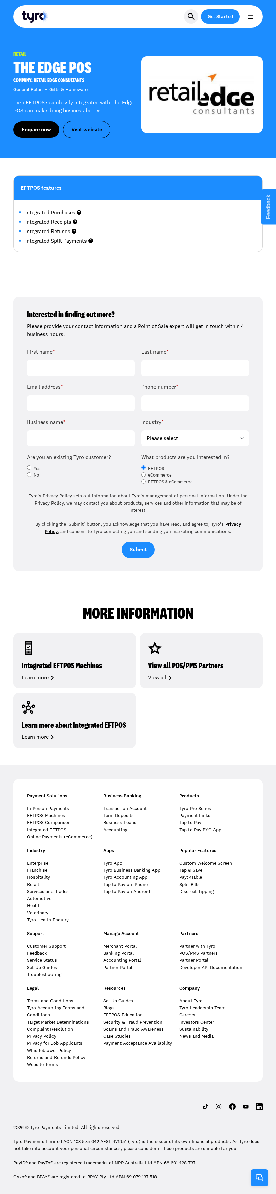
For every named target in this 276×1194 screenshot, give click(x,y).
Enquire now (36, 129)
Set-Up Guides (42, 967)
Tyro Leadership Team (202, 1008)
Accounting (115, 829)
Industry (152, 422)
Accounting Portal (122, 960)
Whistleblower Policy (49, 1050)
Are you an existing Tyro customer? (69, 457)
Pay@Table (190, 877)
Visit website (86, 129)
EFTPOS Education (123, 1015)
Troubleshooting (44, 974)
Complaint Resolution (50, 1029)
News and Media (196, 1036)
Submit (138, 549)
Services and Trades (48, 891)
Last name (155, 351)
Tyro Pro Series (195, 808)
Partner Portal (117, 967)
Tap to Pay (190, 822)
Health (34, 905)
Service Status (42, 960)
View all (157, 677)
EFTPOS (156, 468)
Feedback (37, 953)
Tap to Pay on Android (126, 891)
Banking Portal (118, 953)
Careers (187, 1015)
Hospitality (38, 877)
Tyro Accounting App (125, 877)
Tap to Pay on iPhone (125, 884)
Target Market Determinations (58, 1022)
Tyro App (112, 863)
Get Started (220, 16)
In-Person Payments (48, 808)
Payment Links (194, 815)
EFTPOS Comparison (49, 822)
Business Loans (119, 822)
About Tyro (191, 1001)
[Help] (259, 1177)
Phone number (159, 386)
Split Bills (189, 884)
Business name (46, 422)
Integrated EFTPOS (46, 829)
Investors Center (196, 1022)
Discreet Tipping (196, 891)
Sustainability (193, 1029)
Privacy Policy (41, 1036)
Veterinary (37, 913)
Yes (37, 468)
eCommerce (160, 475)
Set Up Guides (118, 1001)
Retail (33, 884)
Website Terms (42, 1064)
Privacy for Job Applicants (54, 1043)
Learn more (35, 677)
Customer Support (46, 946)
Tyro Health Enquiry (48, 920)
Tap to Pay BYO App (200, 829)
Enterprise (37, 863)
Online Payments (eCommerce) (59, 837)
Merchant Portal (120, 946)
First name (41, 351)
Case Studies (117, 1036)
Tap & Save (190, 870)
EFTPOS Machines (46, 815)
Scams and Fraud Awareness (133, 1029)
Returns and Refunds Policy (56, 1057)
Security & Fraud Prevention (132, 1022)
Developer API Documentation (210, 967)
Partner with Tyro (197, 946)
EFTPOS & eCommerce (170, 482)
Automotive (39, 898)
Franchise (37, 870)
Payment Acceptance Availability (137, 1043)
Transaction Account (125, 808)
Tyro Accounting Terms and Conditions (55, 1011)
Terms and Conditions (50, 1001)
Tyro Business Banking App (131, 870)
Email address (45, 386)
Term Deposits (118, 815)
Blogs (109, 1008)
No (36, 475)
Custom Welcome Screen (205, 863)
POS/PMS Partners (198, 953)
